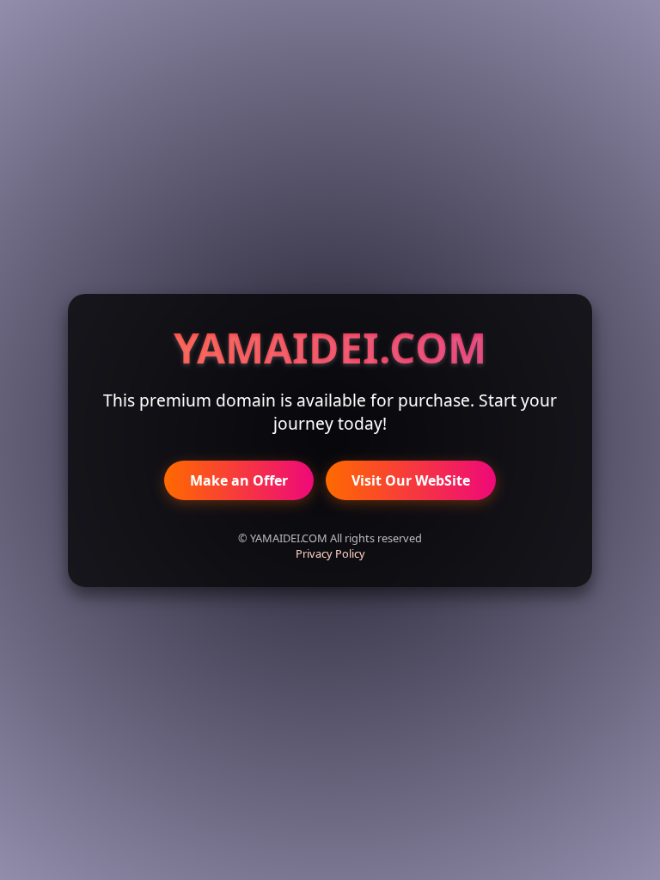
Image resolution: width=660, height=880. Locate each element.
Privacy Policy (330, 553)
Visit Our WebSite (410, 480)
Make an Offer (239, 480)
